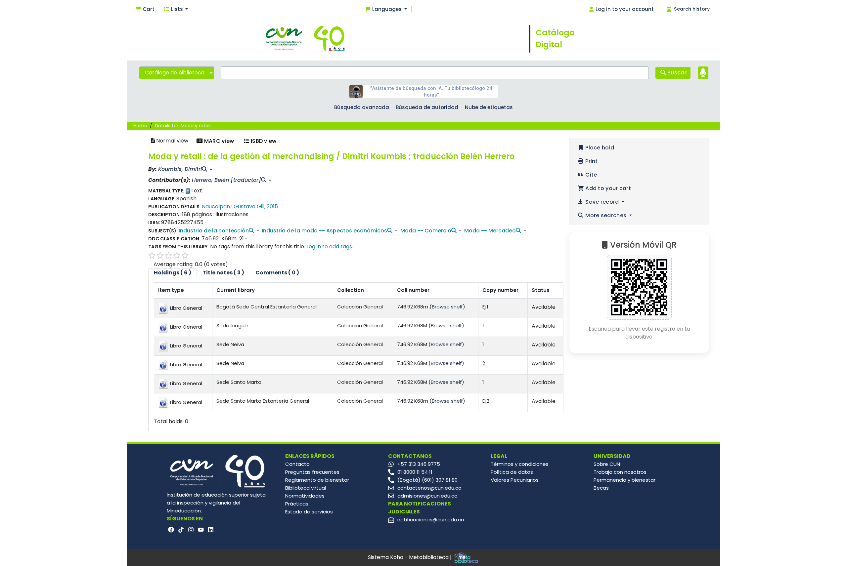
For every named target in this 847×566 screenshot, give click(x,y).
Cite (590, 175)
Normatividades (305, 495)
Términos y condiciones (520, 464)
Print (591, 161)
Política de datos (512, 471)
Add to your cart (607, 188)
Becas (601, 487)
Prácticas (296, 503)
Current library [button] (235, 290)
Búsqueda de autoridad (427, 107)
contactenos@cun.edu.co (429, 487)
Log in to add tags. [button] (329, 246)
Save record (602, 202)
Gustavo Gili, (249, 206)
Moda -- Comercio (425, 230)
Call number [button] (413, 290)
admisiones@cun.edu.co (427, 495)
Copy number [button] (500, 290)
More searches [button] (606, 215)
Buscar (677, 72)
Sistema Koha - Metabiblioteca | (410, 557)
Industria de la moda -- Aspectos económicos (324, 230)
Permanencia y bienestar (624, 479)
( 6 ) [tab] (172, 272)
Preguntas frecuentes (312, 471)
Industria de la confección (214, 230)
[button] (144, 9)
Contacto (297, 464)
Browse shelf (447, 306)
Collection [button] (350, 290)
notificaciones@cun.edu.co (430, 519)
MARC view (218, 141)
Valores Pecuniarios (515, 479)
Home (140, 125)
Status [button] (541, 290)
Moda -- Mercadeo (490, 230)
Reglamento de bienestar (317, 479)
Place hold (599, 147)
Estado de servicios (309, 511)
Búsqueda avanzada (361, 107)
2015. (273, 206)
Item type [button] (171, 290)
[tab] (223, 272)
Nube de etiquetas (489, 107)
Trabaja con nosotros (620, 471)
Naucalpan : (217, 206)
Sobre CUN (607, 464)
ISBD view (263, 141)
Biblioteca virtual (305, 487)
